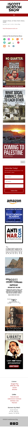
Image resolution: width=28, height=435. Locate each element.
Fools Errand (14, 397)
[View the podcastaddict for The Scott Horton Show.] (4, 46)
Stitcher (14, 389)
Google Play (14, 384)
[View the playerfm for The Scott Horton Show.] (18, 42)
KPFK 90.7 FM (14, 386)
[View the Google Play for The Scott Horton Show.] (13, 39)
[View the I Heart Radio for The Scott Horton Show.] (13, 43)
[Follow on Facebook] (14, 423)
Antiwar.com (14, 401)
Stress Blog (17, 24)
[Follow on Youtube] (17, 423)
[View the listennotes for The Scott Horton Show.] (9, 46)
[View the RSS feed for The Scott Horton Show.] (17, 39)
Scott (5, 24)
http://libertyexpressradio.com (10, 28)
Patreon (14, 402)
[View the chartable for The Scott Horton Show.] (13, 46)
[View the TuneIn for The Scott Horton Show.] (4, 42)
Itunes (15, 387)
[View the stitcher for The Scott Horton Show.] (22, 39)
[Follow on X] (11, 423)
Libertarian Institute (14, 399)
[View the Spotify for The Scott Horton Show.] (4, 39)
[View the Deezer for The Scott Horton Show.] (9, 42)
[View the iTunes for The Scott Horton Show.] (8, 39)
